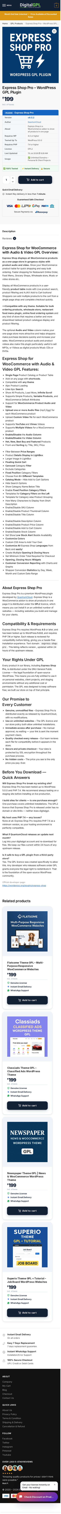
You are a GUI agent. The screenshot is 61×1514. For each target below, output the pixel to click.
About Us (7, 1410)
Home (5, 23)
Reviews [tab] (8, 238)
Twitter (5, 1442)
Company (7, 1381)
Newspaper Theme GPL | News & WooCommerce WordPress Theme (26, 1176)
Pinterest (6, 1450)
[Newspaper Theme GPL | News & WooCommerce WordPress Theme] (27, 1142)
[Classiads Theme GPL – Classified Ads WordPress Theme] (27, 1036)
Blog (4, 1389)
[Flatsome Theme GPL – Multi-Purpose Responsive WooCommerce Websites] (27, 931)
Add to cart (37, 179)
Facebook (7, 1438)
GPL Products (16, 23)
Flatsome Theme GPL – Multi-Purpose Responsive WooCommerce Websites (25, 966)
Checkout (7, 1394)
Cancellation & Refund (13, 1426)
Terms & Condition (11, 1418)
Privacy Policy (9, 1414)
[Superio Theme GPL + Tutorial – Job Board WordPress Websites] (27, 1247)
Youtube (6, 1454)
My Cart (6, 1385)
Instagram (7, 1446)
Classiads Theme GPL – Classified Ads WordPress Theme (23, 1071)
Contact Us (8, 1398)
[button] (56, 5)
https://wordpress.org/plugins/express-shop (24, 885)
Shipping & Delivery (12, 1422)
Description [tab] (8, 231)
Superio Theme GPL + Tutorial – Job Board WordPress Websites (27, 1280)
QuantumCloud (34, 122)
